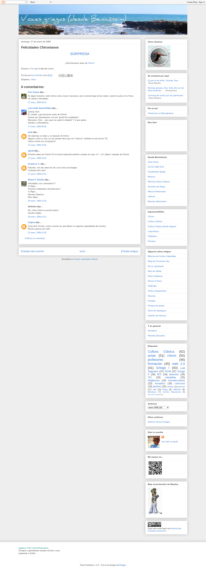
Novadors (152, 330)
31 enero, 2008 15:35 (37, 232)
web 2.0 (178, 364)
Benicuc (151, 176)
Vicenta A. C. (34, 164)
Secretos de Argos (156, 186)
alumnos (174, 374)
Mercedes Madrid (154, 394)
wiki (154, 389)
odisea (170, 386)
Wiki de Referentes (157, 191)
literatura (152, 392)
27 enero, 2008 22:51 (37, 174)
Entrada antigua (129, 251)
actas (152, 355)
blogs (165, 389)
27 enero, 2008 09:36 (37, 126)
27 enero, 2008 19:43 (37, 158)
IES (159, 374)
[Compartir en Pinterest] (71, 75)
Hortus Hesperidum (157, 291)
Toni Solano (33, 92)
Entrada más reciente (32, 251)
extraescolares (176, 380)
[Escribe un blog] (62, 75)
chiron (33, 79)
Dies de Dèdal (154, 271)
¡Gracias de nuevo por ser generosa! (165, 95)
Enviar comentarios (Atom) (86, 259)
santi (30, 132)
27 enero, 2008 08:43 (37, 102)
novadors (160, 383)
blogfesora (154, 380)
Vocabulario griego (157, 171)
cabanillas (170, 377)
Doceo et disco (155, 281)
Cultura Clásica (155, 221)
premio (157, 386)
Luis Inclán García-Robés (39, 108)
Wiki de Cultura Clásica (159, 181)
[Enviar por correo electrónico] (60, 75)
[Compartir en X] (65, 75)
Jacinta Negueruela (172, 392)
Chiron (90, 63)
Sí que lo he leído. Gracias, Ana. (163, 80)
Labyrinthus (153, 231)
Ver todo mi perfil (170, 441)
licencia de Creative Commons (164, 529)
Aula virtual (153, 162)
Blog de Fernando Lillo (158, 261)
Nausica (151, 296)
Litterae (151, 196)
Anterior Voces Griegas (159, 422)
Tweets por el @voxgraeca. (161, 113)
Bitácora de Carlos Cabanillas (162, 256)
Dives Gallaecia (155, 276)
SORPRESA (79, 54)
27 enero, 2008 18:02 (37, 145)
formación (155, 364)
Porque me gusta (156, 305)
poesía (181, 386)
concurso (179, 383)
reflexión (177, 389)
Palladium (152, 236)
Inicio (82, 251)
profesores (155, 360)
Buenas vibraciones (157, 201)
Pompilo (151, 301)
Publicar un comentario (35, 238)
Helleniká (152, 286)
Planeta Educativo (156, 335)
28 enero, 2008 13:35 (37, 201)
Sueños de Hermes (157, 315)
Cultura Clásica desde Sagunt (162, 226)
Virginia (31, 222)
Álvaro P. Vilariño (36, 180)
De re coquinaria (156, 266)
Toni (33, 69)
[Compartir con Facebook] (68, 75)
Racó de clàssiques (157, 310)
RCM (168, 371)
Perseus (152, 241)
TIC (150, 377)
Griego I (162, 368)
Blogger (122, 565)
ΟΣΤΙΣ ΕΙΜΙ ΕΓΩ (156, 167)
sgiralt (31, 151)
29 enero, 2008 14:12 (37, 217)
